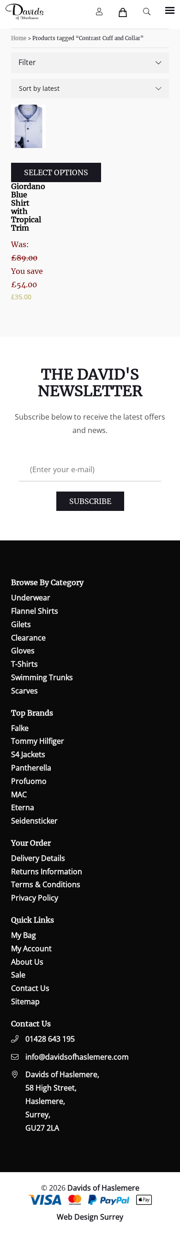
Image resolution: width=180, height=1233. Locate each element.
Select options (56, 172)
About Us (27, 962)
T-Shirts (24, 664)
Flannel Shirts (34, 611)
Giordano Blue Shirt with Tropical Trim (28, 207)
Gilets (21, 624)
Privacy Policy (34, 898)
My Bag (23, 935)
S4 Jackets (28, 754)
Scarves (24, 691)
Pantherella (31, 768)
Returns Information (46, 871)
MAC (19, 794)
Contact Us (30, 988)
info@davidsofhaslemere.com (77, 1057)
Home (18, 38)
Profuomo (29, 781)
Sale (18, 975)
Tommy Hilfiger (37, 741)
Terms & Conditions (45, 884)
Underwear (30, 598)
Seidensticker (34, 821)
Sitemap (25, 1001)
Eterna (22, 807)
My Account (31, 948)
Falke (20, 728)
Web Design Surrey (90, 1217)
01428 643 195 (50, 1039)
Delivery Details (38, 858)
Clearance (28, 638)
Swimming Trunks (42, 677)
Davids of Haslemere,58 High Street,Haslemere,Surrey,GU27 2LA (62, 1100)
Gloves (23, 651)
